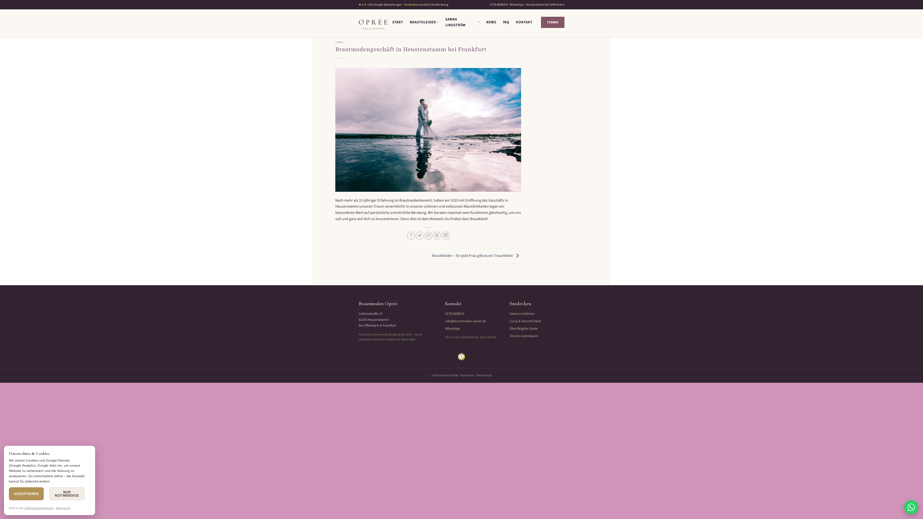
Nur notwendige (67, 493)
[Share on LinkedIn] (446, 236)
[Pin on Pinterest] (437, 236)
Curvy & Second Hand (525, 321)
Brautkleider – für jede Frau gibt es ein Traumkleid (472, 255)
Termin (552, 22)
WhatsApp (517, 5)
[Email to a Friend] (428, 236)
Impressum (467, 375)
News (491, 22)
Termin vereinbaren (524, 336)
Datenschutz (484, 375)
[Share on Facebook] (411, 236)
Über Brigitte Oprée (524, 328)
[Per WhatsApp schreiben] (911, 507)
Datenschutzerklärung (39, 508)
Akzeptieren (26, 494)
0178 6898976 (499, 5)
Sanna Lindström (462, 22)
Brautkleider (424, 22)
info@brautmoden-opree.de (465, 321)
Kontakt (524, 22)
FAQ (506, 22)
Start (397, 22)
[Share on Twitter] (420, 236)
